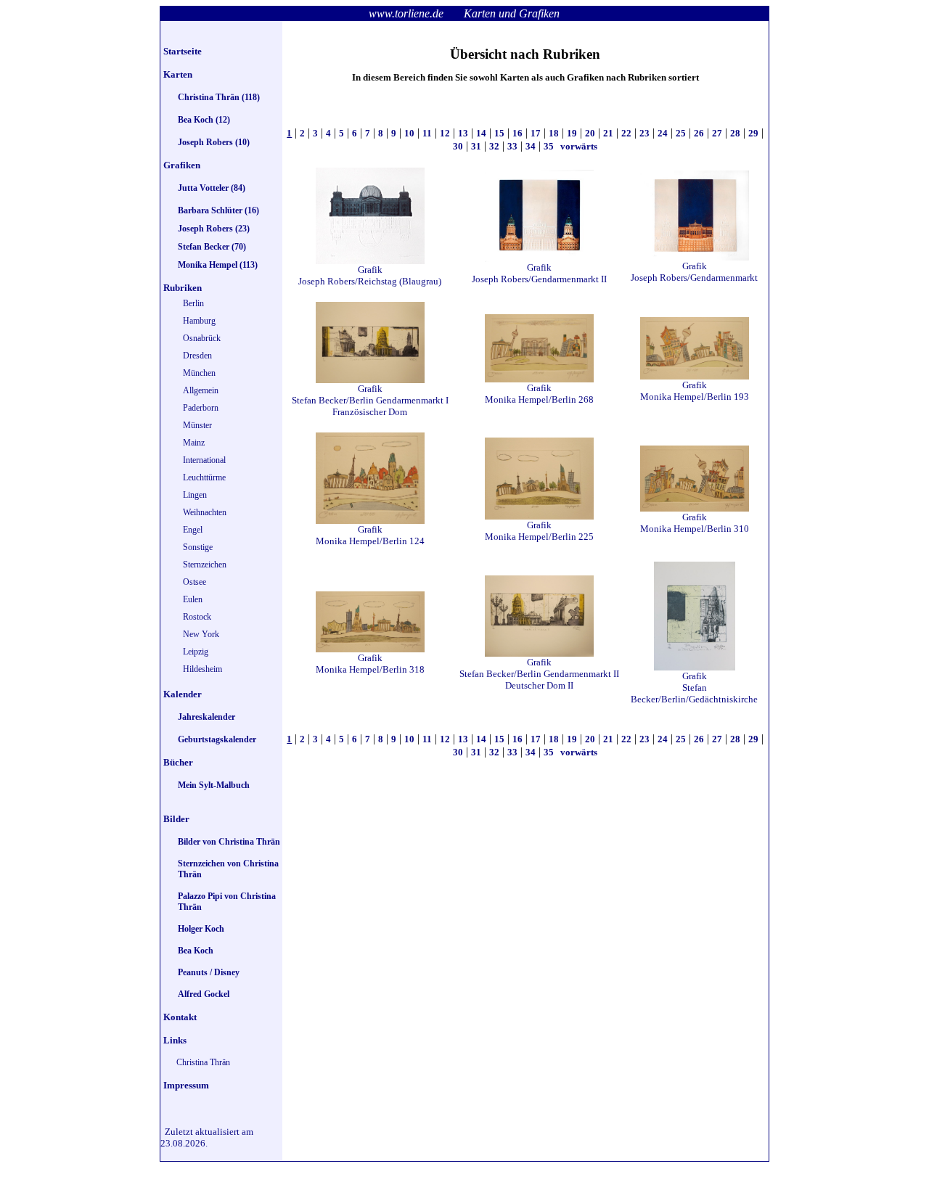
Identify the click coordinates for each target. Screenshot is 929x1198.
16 (517, 133)
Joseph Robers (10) (214, 142)
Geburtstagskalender (217, 739)
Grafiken (181, 165)
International (204, 460)
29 (753, 133)
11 (427, 133)
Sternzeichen (204, 564)
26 (699, 133)
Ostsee (194, 582)
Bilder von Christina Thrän (229, 842)
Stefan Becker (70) (212, 247)
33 (512, 146)
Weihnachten (204, 512)
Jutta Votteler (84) (211, 188)
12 (445, 133)
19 (572, 133)
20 (590, 133)
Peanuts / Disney (209, 972)
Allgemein (200, 390)
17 (536, 133)
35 (549, 146)
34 (530, 146)
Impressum (186, 1085)
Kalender (182, 694)
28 (735, 133)
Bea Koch (195, 950)
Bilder (176, 818)
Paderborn (200, 408)
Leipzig (195, 652)
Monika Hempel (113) (218, 265)
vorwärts (577, 146)
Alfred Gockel (203, 994)
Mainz (194, 443)
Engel (192, 530)
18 (554, 133)
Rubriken (182, 287)
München (199, 373)
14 (481, 133)
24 (663, 133)
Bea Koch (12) (204, 120)
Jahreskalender (206, 717)
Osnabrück (202, 338)
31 (476, 146)
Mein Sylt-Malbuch (214, 785)
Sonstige (198, 547)
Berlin (193, 303)
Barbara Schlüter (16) (218, 210)
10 (409, 133)
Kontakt (180, 1017)
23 (644, 133)
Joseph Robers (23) (214, 228)
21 (608, 133)
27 (717, 133)
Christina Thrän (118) (219, 97)
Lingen (195, 495)
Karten (177, 74)
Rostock (197, 617)
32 (494, 146)
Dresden (197, 355)
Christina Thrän (203, 1062)
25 (681, 133)
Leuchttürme (204, 477)
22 (626, 133)
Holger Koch (201, 929)
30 (458, 146)
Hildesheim (202, 669)
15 (499, 133)
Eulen (192, 599)
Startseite (182, 51)
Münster (197, 425)
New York (201, 634)
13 (463, 133)
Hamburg (199, 321)
